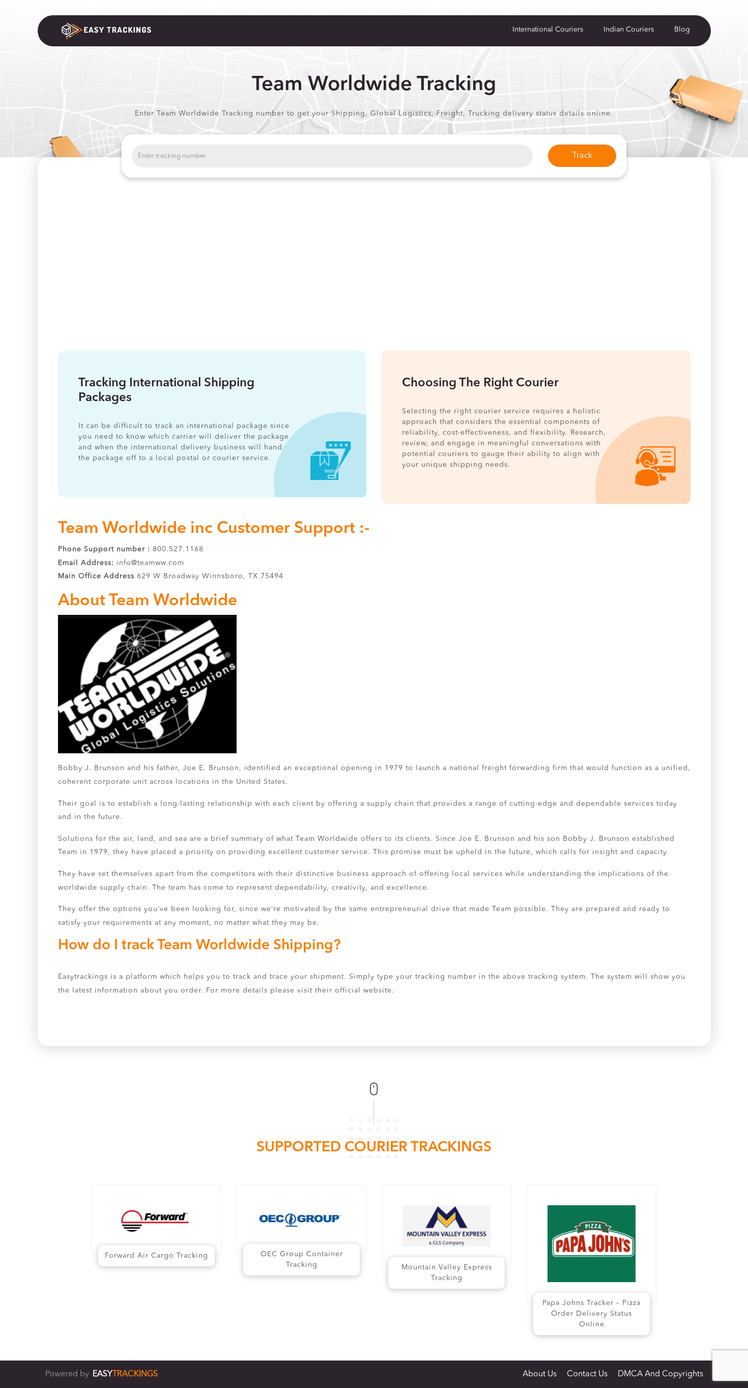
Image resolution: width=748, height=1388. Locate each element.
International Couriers (547, 29)
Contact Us (587, 1374)
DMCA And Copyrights (660, 1374)
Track (582, 156)
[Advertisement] (374, 274)
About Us (540, 1374)
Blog (682, 29)
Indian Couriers (628, 29)
